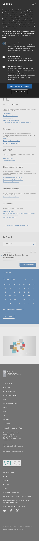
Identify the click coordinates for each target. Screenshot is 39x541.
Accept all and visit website (20, 86)
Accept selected (19, 91)
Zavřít (34, 4)
